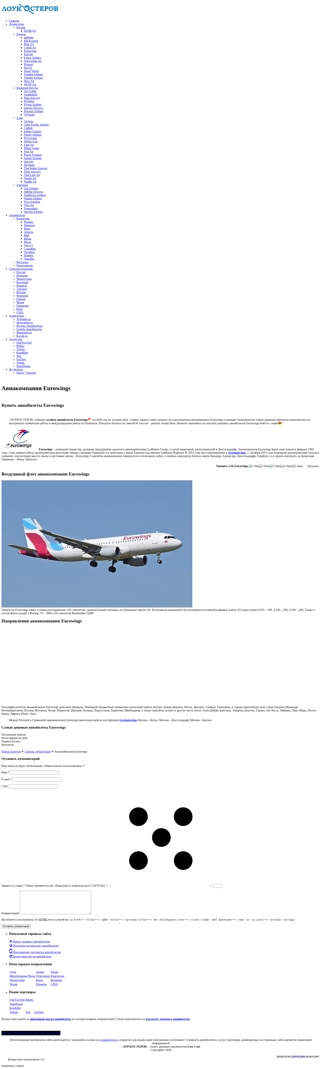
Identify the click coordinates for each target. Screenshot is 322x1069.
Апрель (28, 232)
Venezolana (30, 208)
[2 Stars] (264, 466)
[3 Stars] (275, 466)
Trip (18, 356)
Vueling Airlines (33, 74)
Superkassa (16, 1003)
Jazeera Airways (33, 108)
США (20, 312)
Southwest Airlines (35, 195)
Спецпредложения (21, 268)
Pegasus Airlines (33, 111)
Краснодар (57, 976)
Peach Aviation (33, 154)
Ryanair (28, 64)
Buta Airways (32, 97)
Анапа (40, 971)
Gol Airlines (31, 188)
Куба (19, 309)
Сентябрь (30, 248)
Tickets (20, 349)
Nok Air (29, 151)
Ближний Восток (27, 87)
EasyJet (28, 54)
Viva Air (29, 205)
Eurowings (30, 51)
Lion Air (29, 144)
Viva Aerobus (32, 201)
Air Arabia (30, 91)
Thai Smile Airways (35, 168)
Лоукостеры (16, 24)
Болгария (22, 282)
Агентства (15, 339)
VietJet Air (30, 178)
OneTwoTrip (24, 342)
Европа (21, 34)
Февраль (29, 225)
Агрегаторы (16, 315)
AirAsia (28, 121)
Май (26, 235)
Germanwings (237, 452)
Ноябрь (28, 255)
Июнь (27, 238)
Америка (22, 185)
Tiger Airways (32, 171)
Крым (54, 971)
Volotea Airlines (33, 77)
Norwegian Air (33, 61)
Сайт (4, 786)
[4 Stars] (286, 466)
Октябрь (29, 252)
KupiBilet (22, 352)
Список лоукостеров (37, 751)
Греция (20, 299)
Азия (19, 118)
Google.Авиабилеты (29, 329)
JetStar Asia (31, 141)
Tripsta (20, 362)
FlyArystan (30, 138)
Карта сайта (52, 1033)
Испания (22, 275)
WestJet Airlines (33, 211)
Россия (20, 27)
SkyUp (28, 67)
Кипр (39, 980)
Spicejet (28, 161)
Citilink (28, 128)
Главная (14, 20)
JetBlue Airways (33, 191)
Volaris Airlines (33, 198)
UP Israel (29, 114)
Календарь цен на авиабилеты (31, 956)
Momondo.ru (24, 332)
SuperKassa (23, 366)
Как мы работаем (13, 1033)
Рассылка (22, 262)
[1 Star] (254, 466)
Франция (22, 295)
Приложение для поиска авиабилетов (36, 952)
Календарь (23, 218)
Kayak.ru (21, 335)
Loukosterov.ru (109, 1039)
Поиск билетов (11, 751)
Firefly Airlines (33, 134)
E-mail (6, 779)
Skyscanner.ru (24, 322)
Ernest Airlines (32, 57)
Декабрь (29, 258)
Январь (28, 221)
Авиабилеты (17, 215)
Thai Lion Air (32, 175)
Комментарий (10, 913)
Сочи (13, 971)
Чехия (20, 302)
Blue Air (29, 44)
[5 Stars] (297, 466)
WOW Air (30, 84)
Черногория (23, 278)
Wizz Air (29, 81)
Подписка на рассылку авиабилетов (35, 945)
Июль (27, 242)
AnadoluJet (30, 94)
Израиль (21, 285)
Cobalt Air (30, 47)
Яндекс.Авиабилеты (29, 325)
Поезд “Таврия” (26, 372)
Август (28, 245)
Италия (21, 292)
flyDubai (29, 101)
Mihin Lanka (31, 148)
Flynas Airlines (33, 104)
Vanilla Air (30, 181)
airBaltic (29, 37)
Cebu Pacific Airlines (36, 124)
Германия (22, 305)
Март (27, 228)
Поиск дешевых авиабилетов (31, 941)
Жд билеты (16, 369)
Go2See (21, 359)
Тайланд (21, 289)
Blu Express (31, 40)
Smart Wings (31, 71)
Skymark (29, 164)
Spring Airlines (33, 158)
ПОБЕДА (30, 30)
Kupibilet (15, 1008)
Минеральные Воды (22, 976)
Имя (5, 772)
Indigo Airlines (32, 131)
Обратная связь (34, 1033)
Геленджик (43, 976)
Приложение (24, 265)
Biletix (20, 346)
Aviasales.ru (23, 319)
